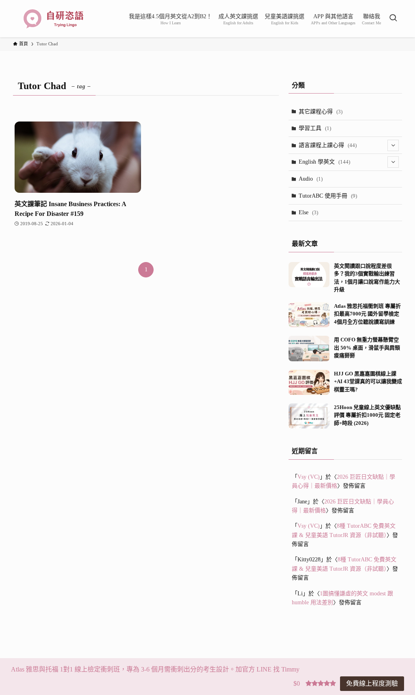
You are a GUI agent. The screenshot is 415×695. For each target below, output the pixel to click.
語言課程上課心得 (328, 145)
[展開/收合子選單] (393, 145)
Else (308, 212)
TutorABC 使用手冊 (328, 196)
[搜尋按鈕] (393, 18)
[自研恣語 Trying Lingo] (53, 18)
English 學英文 (324, 162)
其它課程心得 (320, 112)
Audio (311, 179)
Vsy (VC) (308, 477)
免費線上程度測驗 (372, 683)
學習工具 (315, 128)
